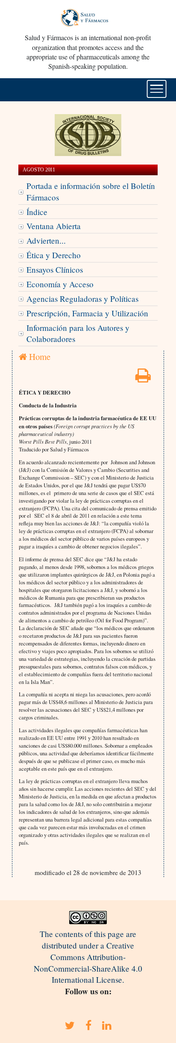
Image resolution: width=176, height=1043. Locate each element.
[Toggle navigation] (157, 89)
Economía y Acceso (60, 284)
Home (38, 356)
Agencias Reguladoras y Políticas (82, 298)
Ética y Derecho (53, 255)
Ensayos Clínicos (54, 269)
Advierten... (46, 240)
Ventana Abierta (53, 226)
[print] (143, 378)
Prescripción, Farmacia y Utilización (87, 313)
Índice (36, 211)
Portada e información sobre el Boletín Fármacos (90, 191)
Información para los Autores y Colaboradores (77, 333)
